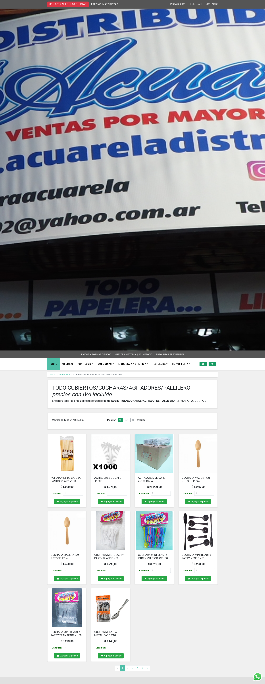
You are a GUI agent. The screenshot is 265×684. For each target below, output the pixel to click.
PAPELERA (159, 364)
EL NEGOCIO (145, 354)
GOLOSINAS (105, 364)
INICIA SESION (177, 4)
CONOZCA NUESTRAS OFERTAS (68, 4)
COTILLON (84, 364)
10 (120, 420)
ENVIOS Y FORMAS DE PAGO (96, 354)
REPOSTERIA (180, 364)
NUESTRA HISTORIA (125, 354)
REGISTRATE (195, 4)
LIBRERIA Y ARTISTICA (132, 364)
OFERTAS (68, 364)
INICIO (54, 364)
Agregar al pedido (69, 501)
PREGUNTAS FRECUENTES (170, 354)
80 (133, 420)
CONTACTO (212, 4)
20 (126, 420)
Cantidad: (57, 493)
